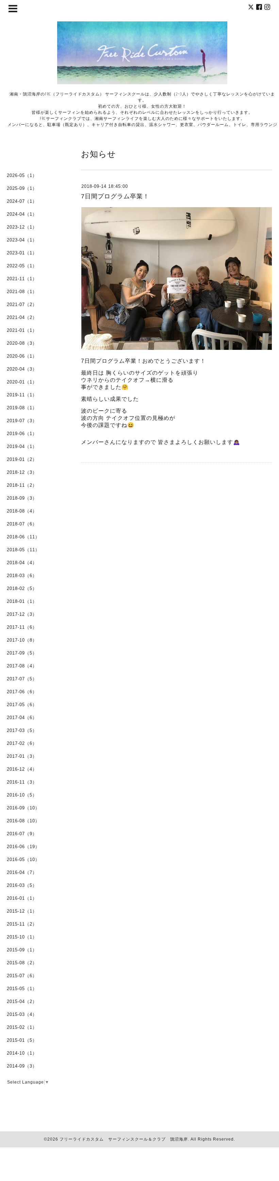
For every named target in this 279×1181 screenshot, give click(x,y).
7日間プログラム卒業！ (115, 196)
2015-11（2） (22, 924)
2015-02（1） (22, 1027)
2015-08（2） (22, 962)
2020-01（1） (22, 381)
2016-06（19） (23, 846)
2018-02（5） (22, 588)
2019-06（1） (22, 433)
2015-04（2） (22, 1001)
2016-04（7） (22, 872)
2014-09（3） (22, 1066)
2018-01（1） (22, 601)
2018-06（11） (23, 536)
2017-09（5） (22, 653)
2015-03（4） (22, 1014)
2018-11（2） (22, 485)
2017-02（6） (22, 743)
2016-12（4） (22, 769)
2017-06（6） (22, 691)
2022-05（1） (22, 265)
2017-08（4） (22, 665)
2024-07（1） (22, 201)
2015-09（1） (22, 949)
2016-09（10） (23, 807)
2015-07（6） (22, 975)
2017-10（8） (22, 640)
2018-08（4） (22, 511)
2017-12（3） (22, 614)
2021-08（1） (22, 291)
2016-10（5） (22, 795)
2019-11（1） (22, 394)
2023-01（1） (22, 252)
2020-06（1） (22, 356)
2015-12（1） (22, 911)
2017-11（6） (22, 627)
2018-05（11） (23, 549)
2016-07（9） (22, 833)
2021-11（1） (22, 278)
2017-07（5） (22, 678)
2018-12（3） (22, 472)
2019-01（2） (22, 459)
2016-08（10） (23, 820)
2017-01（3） (22, 756)
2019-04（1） (22, 446)
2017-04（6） (22, 717)
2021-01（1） (22, 330)
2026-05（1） (22, 175)
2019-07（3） (22, 420)
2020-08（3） (22, 343)
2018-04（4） (22, 562)
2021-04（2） (22, 317)
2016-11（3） (22, 782)
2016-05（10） (23, 859)
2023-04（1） (22, 240)
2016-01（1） (22, 898)
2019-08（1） (22, 407)
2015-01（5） (22, 1040)
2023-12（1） (22, 227)
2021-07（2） (22, 304)
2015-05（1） (22, 988)
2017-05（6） (22, 704)
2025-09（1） (22, 188)
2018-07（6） (22, 523)
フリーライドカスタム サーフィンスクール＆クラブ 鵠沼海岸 (124, 1139)
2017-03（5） (22, 730)
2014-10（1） (22, 1053)
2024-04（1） (22, 214)
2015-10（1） (22, 937)
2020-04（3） (22, 369)
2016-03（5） (22, 885)
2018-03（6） (22, 575)
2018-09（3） (22, 498)
